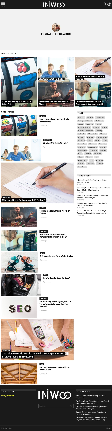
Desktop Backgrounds (86, 130)
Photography (83, 150)
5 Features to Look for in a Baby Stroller (56, 256)
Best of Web (99, 121)
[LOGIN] (109, 4)
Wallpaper (91, 163)
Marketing (82, 147)
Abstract (81, 117)
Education (47, 140)
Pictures (103, 150)
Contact (108, 428)
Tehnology (44, 231)
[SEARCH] (104, 4)
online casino (93, 147)
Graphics (82, 140)
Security (89, 157)
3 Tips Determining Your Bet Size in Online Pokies (54, 120)
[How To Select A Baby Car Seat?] (21, 285)
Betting (81, 124)
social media (83, 160)
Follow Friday (93, 134)
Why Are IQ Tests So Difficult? (55, 143)
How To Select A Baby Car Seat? (56, 278)
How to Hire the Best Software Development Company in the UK (53, 235)
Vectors (81, 163)
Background (100, 117)
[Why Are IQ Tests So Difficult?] (56, 69)
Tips (42, 364)
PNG (80, 154)
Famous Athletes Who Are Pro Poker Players (54, 212)
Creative (96, 127)
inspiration (103, 144)
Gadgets (81, 137)
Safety (81, 157)
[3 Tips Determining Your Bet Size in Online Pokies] (19, 82)
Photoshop (94, 150)
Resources (98, 154)
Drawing (99, 130)
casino (99, 124)
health (90, 140)
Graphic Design (102, 137)
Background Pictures (85, 121)
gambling (91, 137)
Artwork (90, 117)
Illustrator (93, 144)
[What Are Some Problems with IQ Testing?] (93, 69)
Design (105, 127)
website (100, 163)
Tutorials (100, 160)
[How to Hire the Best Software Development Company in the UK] (93, 94)
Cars (42, 253)
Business (90, 124)
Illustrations (82, 144)
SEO (97, 157)
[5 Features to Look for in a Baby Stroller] (19, 262)
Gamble (43, 116)
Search (71, 406)
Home (98, 140)
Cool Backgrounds (84, 127)
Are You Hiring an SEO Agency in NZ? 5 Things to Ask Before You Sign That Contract (55, 304)
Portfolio (88, 154)
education (82, 134)
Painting (103, 147)
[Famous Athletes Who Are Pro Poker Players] (56, 94)
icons (105, 140)
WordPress (82, 167)
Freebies (103, 134)
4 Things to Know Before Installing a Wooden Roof (54, 368)
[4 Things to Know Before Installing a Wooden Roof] (19, 373)
